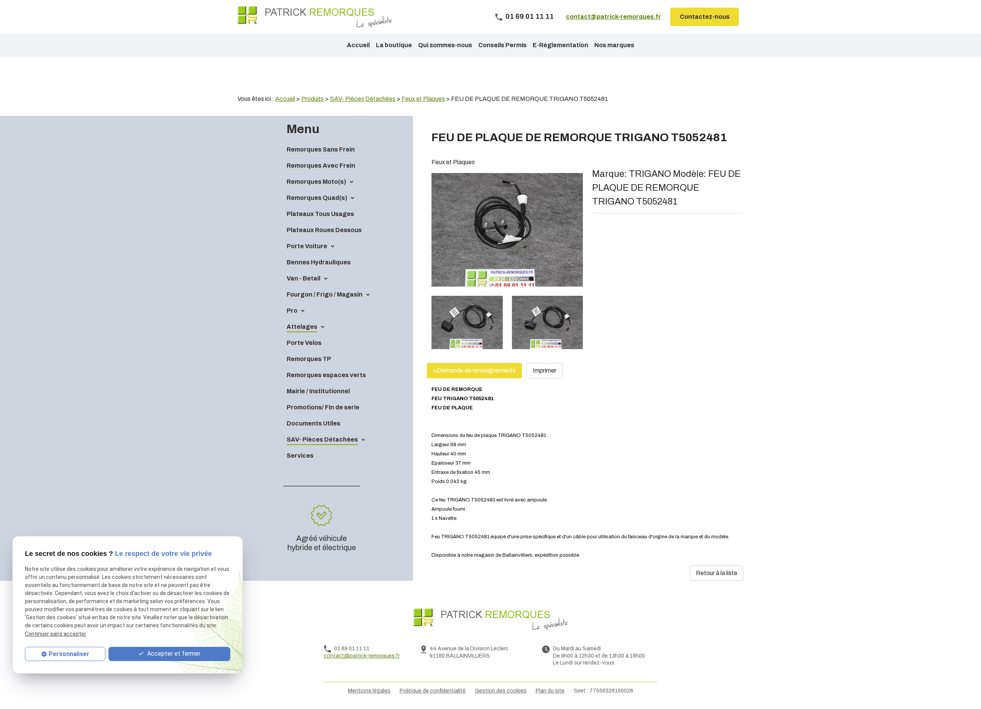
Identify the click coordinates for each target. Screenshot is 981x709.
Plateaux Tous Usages (320, 214)
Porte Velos (304, 343)
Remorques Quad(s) (317, 198)
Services (300, 455)
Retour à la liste (716, 573)
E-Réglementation (560, 45)
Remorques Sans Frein (321, 149)
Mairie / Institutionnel (318, 391)
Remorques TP (309, 359)
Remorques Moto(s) (316, 181)
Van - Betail (303, 278)
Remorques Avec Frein (321, 165)
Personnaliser (69, 654)
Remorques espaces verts (326, 375)
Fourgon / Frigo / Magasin (325, 294)
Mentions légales (369, 691)
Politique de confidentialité (433, 691)
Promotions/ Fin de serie (323, 407)
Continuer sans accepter (55, 633)
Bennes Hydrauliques (319, 262)
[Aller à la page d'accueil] (315, 17)
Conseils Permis (502, 45)
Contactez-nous (705, 16)
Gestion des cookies (501, 691)
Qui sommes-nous (445, 45)
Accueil (358, 45)
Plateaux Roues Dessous (324, 230)
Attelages (302, 326)
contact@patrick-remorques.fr (613, 16)
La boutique (394, 45)
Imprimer (544, 370)
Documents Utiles (313, 423)
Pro (292, 310)
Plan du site (550, 691)
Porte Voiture (307, 246)
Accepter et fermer (173, 653)
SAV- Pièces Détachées (322, 439)
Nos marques (614, 45)
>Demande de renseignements (474, 370)
